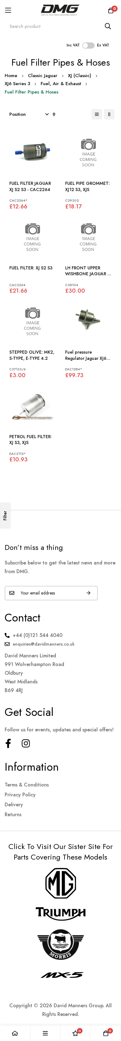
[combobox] (60, 26)
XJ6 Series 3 (17, 83)
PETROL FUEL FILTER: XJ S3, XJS (30, 440)
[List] (97, 114)
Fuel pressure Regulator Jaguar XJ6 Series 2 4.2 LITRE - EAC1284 (85, 355)
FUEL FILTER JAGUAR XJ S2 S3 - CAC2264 (30, 187)
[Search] (108, 26)
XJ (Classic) (79, 75)
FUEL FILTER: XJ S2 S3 (30, 268)
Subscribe (88, 593)
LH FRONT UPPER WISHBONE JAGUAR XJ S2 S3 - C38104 (88, 271)
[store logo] (60, 10)
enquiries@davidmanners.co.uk (43, 644)
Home (11, 75)
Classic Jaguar (42, 75)
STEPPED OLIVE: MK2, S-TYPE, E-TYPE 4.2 (31, 355)
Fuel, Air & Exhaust (61, 83)
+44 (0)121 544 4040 (37, 635)
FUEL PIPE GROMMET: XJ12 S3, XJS (87, 187)
